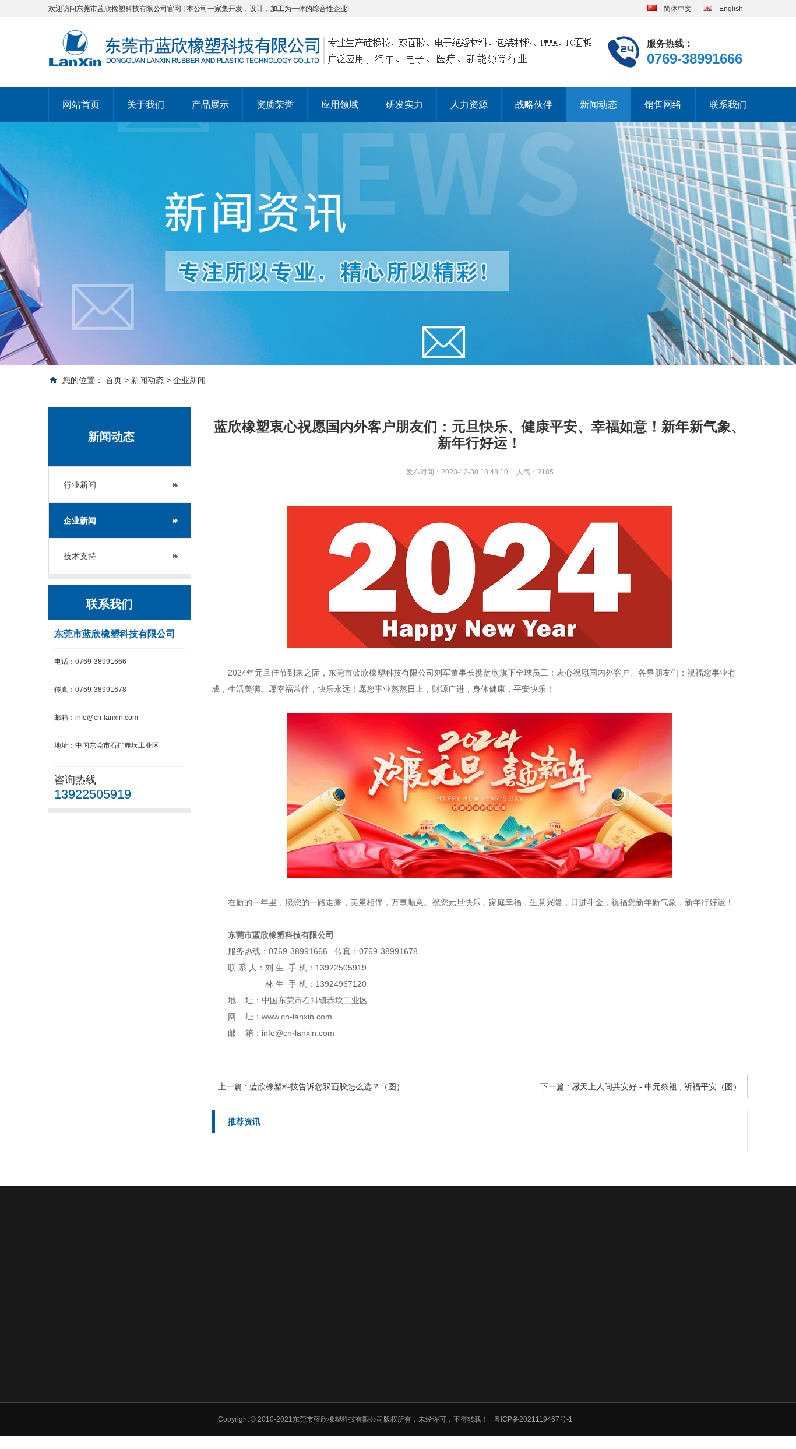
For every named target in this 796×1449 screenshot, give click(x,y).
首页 (113, 380)
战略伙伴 (533, 105)
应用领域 (339, 105)
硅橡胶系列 (375, 1350)
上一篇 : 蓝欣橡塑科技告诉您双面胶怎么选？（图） (311, 1086)
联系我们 (727, 105)
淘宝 (187, 1270)
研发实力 (404, 105)
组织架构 (290, 1411)
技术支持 (80, 556)
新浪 (160, 1270)
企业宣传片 (293, 1441)
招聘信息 (701, 1366)
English (727, 9)
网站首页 (81, 105)
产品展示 (210, 105)
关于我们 (145, 105)
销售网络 (663, 105)
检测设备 (619, 1350)
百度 (106, 1270)
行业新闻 (80, 485)
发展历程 (290, 1396)
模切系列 (372, 1381)
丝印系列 (372, 1396)
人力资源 (469, 105)
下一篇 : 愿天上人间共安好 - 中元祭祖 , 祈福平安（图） (640, 1086)
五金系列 (372, 1411)
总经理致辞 (293, 1366)
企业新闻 (189, 380)
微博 (214, 1270)
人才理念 (701, 1350)
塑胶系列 (372, 1366)
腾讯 (133, 1270)
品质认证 (619, 1381)
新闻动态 (598, 105)
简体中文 (674, 9)
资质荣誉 (275, 105)
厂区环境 (290, 1426)
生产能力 (619, 1366)
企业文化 (290, 1381)
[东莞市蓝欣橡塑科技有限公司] (321, 49)
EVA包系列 (375, 1426)
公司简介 (290, 1350)
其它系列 (372, 1441)
